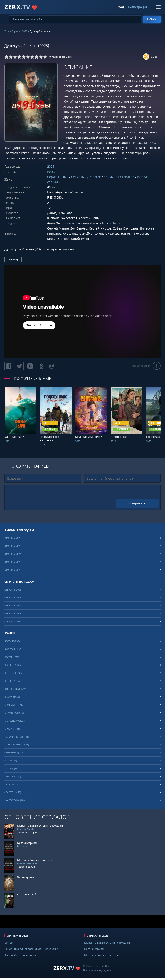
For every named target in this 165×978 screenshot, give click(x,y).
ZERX (20, 6)
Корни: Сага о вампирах (20, 955)
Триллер (128, 177)
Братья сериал (94, 949)
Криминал (111, 177)
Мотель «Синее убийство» (101, 955)
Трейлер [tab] (13, 259)
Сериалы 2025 (19, 31)
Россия (52, 172)
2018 (113, 441)
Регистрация (137, 7)
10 (45, 57)
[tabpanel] (82, 311)
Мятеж (8, 942)
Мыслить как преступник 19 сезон (107, 942)
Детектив (94, 177)
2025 (50, 166)
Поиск (151, 19)
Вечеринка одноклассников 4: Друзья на (31, 949)
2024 (42, 444)
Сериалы (77, 177)
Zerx (6, 31)
